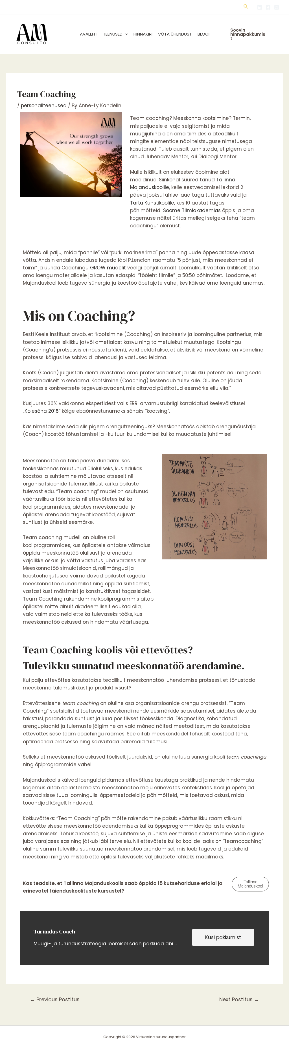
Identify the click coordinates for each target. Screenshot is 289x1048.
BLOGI (203, 34)
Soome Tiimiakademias (192, 210)
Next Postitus (239, 999)
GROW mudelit (108, 267)
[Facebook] (268, 7)
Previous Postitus (55, 999)
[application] (125, 34)
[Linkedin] (259, 7)
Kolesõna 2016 (42, 411)
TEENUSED (112, 34)
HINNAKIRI (142, 34)
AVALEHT (88, 34)
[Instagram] (276, 7)
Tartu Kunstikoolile (152, 202)
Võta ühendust (175, 34)
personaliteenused (44, 105)
